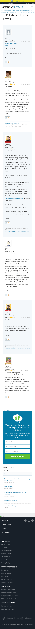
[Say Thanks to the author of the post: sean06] (7, 117)
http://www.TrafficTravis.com (14, 198)
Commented (7, 474)
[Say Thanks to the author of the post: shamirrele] (7, 62)
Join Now (4, 547)
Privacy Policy (5, 563)
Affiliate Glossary (6, 550)
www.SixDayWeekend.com (12, 123)
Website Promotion (7, 582)
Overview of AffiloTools (8, 589)
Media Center (6, 525)
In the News (6, 532)
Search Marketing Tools (8, 592)
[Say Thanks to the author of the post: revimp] (7, 397)
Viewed (6, 471)
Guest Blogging (8, 486)
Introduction (5, 570)
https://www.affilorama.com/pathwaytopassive (17, 231)
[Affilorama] (12, 6)
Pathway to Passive (7, 606)
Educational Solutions (7, 609)
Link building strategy (10, 506)
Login (33, 3)
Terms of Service (6, 560)
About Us (5, 521)
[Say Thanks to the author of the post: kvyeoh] (7, 295)
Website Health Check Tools (9, 599)
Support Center (6, 553)
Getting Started (6, 544)
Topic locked (6, 410)
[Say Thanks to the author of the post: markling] (7, 222)
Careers (4, 528)
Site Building (5, 576)
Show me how (17, 456)
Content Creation (6, 579)
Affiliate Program (6, 556)
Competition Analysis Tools (9, 596)
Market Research (6, 573)
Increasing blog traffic (10, 500)
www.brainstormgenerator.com (16, 273)
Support (28, 3)
